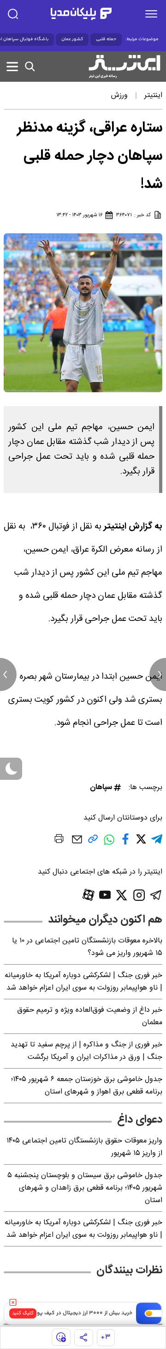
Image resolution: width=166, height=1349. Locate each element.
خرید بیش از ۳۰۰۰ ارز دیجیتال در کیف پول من (78, 1313)
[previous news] (8, 674)
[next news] (157, 674)
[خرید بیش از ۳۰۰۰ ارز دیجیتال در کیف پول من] (149, 1313)
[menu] (151, 13)
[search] (12, 13)
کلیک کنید (23, 1313)
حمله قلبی (106, 39)
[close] (13, 1302)
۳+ (106, 1337)
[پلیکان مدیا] (81, 13)
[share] (83, 1337)
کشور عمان (72, 39)
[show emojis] (61, 1337)
